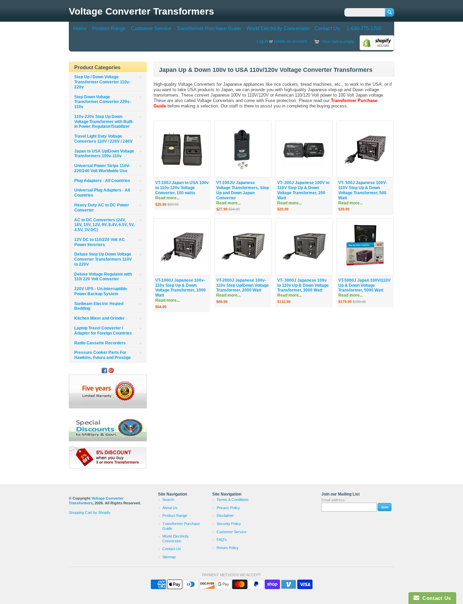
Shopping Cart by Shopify (89, 512)
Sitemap (169, 557)
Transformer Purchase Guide (209, 28)
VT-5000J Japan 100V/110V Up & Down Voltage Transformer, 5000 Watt (364, 288)
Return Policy (228, 548)
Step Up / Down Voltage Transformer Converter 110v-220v (102, 82)
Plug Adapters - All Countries (102, 180)
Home (80, 28)
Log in (262, 41)
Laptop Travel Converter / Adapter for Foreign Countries (103, 331)
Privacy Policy (228, 508)
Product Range (108, 28)
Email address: (333, 500)
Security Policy (229, 524)
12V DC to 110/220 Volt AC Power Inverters (99, 242)
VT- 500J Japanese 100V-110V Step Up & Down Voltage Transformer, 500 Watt (362, 192)
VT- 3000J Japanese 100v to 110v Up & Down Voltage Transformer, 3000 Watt (303, 288)
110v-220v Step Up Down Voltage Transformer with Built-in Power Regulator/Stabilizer (104, 121)
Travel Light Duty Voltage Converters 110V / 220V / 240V (103, 139)
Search (168, 500)
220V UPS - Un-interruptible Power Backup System (100, 291)
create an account (290, 41)
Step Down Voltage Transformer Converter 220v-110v (102, 102)
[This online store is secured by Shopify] (377, 48)
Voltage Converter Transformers (141, 11)
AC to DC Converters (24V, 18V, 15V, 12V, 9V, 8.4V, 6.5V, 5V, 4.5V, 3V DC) (104, 225)
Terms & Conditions (233, 500)
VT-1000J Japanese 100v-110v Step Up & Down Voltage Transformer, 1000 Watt (180, 290)
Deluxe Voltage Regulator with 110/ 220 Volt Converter (103, 277)
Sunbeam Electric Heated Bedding (98, 306)
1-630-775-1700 (363, 28)
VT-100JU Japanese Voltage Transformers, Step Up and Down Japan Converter (242, 192)
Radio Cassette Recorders (100, 343)
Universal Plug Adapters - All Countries (102, 193)
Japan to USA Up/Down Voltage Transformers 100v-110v (104, 154)
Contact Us (171, 549)
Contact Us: (328, 28)
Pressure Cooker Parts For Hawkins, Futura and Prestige (102, 355)
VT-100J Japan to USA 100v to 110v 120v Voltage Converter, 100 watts (182, 190)
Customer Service (151, 28)
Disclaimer (225, 516)
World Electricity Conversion (277, 28)
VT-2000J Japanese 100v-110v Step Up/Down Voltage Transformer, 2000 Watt (242, 288)
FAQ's (222, 540)
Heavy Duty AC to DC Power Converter (101, 208)
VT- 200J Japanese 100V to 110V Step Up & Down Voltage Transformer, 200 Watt (303, 192)
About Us (170, 508)
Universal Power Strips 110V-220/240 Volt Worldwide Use (102, 168)
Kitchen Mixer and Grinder (99, 318)
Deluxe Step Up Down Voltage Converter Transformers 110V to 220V (103, 259)
